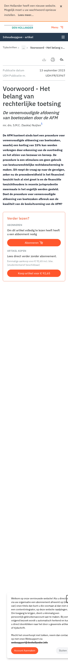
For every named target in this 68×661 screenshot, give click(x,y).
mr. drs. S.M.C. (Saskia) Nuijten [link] (22, 125)
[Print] (52, 60)
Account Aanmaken (24, 650)
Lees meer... (26, 15)
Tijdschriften (10, 47)
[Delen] (61, 60)
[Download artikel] (44, 60)
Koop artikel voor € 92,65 (34, 273)
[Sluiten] (61, 6)
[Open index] (63, 37)
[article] (34, 169)
